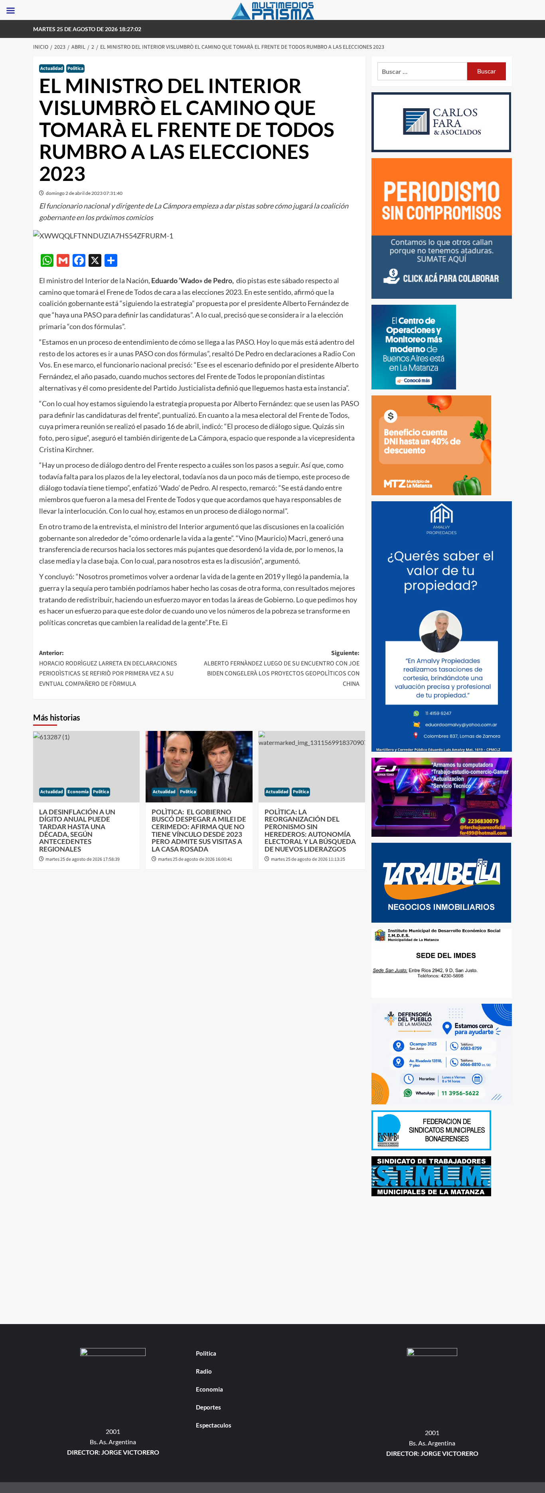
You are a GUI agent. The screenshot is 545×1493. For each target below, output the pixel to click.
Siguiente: (281, 668)
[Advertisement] (441, 1258)
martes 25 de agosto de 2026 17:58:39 (82, 859)
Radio (204, 1371)
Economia (78, 791)
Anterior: (108, 668)
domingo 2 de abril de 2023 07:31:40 (84, 193)
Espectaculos (213, 1425)
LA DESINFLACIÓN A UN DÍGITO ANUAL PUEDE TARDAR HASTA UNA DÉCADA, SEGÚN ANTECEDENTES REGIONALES (77, 831)
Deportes (208, 1407)
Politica (75, 68)
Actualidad (51, 68)
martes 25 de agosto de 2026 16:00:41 (195, 859)
